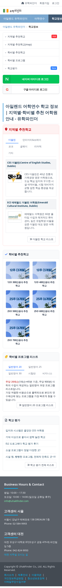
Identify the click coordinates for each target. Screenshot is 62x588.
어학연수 (39, 18)
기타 (10, 153)
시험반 (32, 373)
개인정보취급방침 (13, 578)
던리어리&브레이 (32, 139)
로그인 (55, 3)
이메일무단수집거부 (15, 581)
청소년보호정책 (36, 578)
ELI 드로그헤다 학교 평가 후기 (22, 443)
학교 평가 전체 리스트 (42, 465)
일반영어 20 (15, 366)
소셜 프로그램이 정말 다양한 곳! (23, 450)
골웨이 (23, 146)
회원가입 (44, 3)
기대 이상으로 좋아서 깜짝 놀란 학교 (25, 437)
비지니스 (47, 373)
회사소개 (9, 574)
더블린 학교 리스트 (43, 239)
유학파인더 (30, 3)
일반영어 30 (15, 373)
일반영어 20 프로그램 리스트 (37, 405)
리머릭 (38, 146)
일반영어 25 (35, 366)
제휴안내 (23, 574)
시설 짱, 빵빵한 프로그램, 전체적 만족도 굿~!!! (31, 456)
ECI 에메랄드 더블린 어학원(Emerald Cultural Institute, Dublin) (27, 204)
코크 (10, 146)
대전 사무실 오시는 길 (16, 554)
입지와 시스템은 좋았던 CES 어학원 (25, 430)
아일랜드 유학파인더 (15, 18)
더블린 (12, 139)
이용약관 (36, 574)
